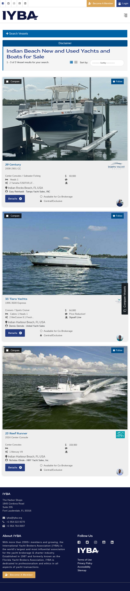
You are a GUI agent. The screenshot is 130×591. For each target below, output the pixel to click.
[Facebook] (3, 3)
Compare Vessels (124, 297)
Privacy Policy (85, 563)
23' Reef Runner (16, 433)
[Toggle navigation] (125, 15)
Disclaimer (65, 43)
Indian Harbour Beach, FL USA (26, 322)
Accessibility (84, 566)
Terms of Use (85, 559)
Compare (15, 81)
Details (13, 198)
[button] (19, 575)
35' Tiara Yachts (16, 299)
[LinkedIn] (25, 3)
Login (125, 3)
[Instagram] (14, 3)
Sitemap (82, 570)
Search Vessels (18, 33)
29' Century (13, 164)
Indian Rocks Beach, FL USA (25, 187)
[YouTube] (19, 3)
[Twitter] (8, 3)
